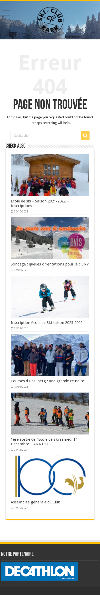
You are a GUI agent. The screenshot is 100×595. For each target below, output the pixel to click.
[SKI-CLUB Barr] (50, 19)
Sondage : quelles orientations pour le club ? (50, 264)
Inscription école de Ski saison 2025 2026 (47, 322)
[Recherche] (85, 135)
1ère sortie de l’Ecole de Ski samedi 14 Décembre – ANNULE (44, 441)
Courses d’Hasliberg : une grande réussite (47, 381)
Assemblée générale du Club (35, 502)
